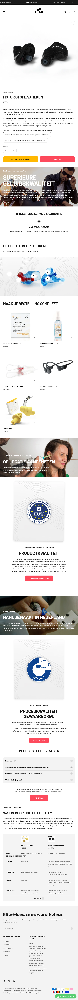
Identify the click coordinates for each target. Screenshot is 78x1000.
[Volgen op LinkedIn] (14, 981)
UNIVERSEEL (7, 945)
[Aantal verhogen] (13, 150)
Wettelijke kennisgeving (33, 993)
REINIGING (6, 952)
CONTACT (6, 955)
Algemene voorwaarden (34, 990)
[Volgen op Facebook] (4, 981)
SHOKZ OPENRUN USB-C (48, 387)
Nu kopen (57, 159)
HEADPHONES (7, 948)
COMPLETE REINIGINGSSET (12, 344)
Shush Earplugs (8, 92)
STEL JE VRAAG (39, 798)
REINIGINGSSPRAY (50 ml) (49, 344)
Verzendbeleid (20, 993)
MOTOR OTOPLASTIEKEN (56, 845)
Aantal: (5, 146)
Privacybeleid (7, 990)
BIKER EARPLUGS (9, 429)
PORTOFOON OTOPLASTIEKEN (13, 387)
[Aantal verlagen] (6, 150)
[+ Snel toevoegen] (34, 337)
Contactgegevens (8, 993)
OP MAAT (6, 941)
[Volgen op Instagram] (9, 981)
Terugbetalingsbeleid (19, 990)
